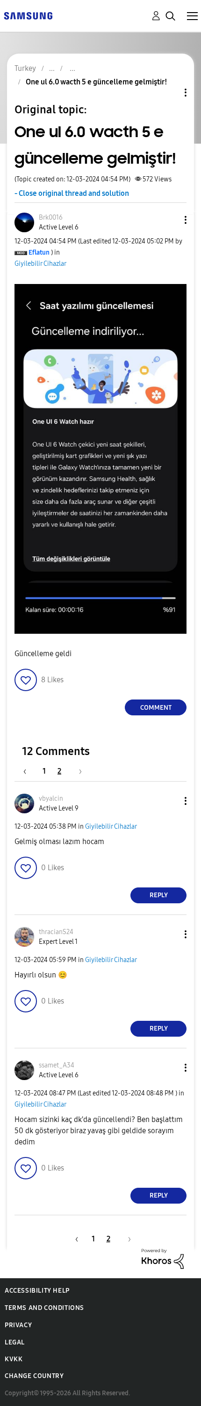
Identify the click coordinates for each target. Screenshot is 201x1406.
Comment (156, 708)
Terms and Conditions (44, 1308)
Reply (159, 895)
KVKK (13, 1359)
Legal (15, 1342)
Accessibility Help (37, 1291)
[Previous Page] (29, 771)
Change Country (34, 1376)
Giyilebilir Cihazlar (40, 264)
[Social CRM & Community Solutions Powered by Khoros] (163, 1258)
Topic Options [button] (170, 92)
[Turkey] (28, 15)
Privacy (18, 1325)
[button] (170, 220)
